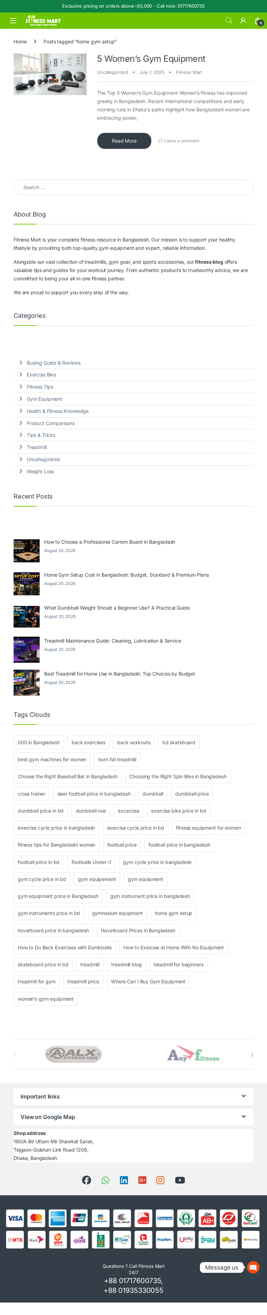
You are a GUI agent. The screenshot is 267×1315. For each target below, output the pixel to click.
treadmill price (83, 981)
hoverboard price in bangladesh (53, 930)
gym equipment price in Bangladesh (58, 896)
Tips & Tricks (41, 435)
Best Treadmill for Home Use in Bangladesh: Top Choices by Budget (119, 674)
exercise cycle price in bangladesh (56, 828)
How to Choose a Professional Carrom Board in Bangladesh (109, 542)
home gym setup (173, 913)
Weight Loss (40, 471)
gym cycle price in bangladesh (157, 862)
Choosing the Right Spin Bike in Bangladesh (177, 776)
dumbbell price (192, 794)
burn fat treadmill (117, 759)
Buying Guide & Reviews (54, 363)
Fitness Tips (40, 387)
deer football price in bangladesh (94, 794)
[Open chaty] (253, 1264)
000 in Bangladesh (39, 742)
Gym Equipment (44, 399)
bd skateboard (178, 742)
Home (20, 41)
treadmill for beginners (179, 964)
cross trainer (31, 794)
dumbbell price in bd (41, 811)
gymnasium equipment (117, 913)
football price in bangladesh (179, 845)
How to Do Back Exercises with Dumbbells (65, 947)
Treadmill (37, 447)
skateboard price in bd (43, 964)
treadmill (89, 964)
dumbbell (153, 794)
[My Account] (243, 20)
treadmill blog (126, 964)
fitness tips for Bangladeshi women (56, 845)
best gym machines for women (52, 759)
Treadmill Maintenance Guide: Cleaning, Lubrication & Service (112, 641)
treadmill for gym (37, 981)
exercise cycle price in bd (135, 828)
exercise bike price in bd (178, 811)
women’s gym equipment (46, 999)
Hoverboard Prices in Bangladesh (138, 930)
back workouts (133, 742)
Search (229, 20)
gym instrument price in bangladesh (150, 896)
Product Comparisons (51, 423)
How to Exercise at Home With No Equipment (173, 947)
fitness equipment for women (208, 828)
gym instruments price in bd (49, 913)
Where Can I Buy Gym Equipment (148, 981)
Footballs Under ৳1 (91, 862)
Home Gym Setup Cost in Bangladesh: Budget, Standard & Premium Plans (126, 575)
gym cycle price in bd (42, 879)
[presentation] (251, 1054)
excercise (128, 811)
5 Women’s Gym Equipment (151, 58)
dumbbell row (91, 811)
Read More (124, 141)
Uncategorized (112, 72)
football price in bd (38, 862)
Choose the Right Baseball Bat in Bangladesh (68, 776)
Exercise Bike (41, 374)
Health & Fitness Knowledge (58, 411)
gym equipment (145, 879)
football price (122, 845)
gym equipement (97, 879)
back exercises (88, 742)
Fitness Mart (189, 72)
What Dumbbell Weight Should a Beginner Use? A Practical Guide (116, 608)
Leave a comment (181, 140)
